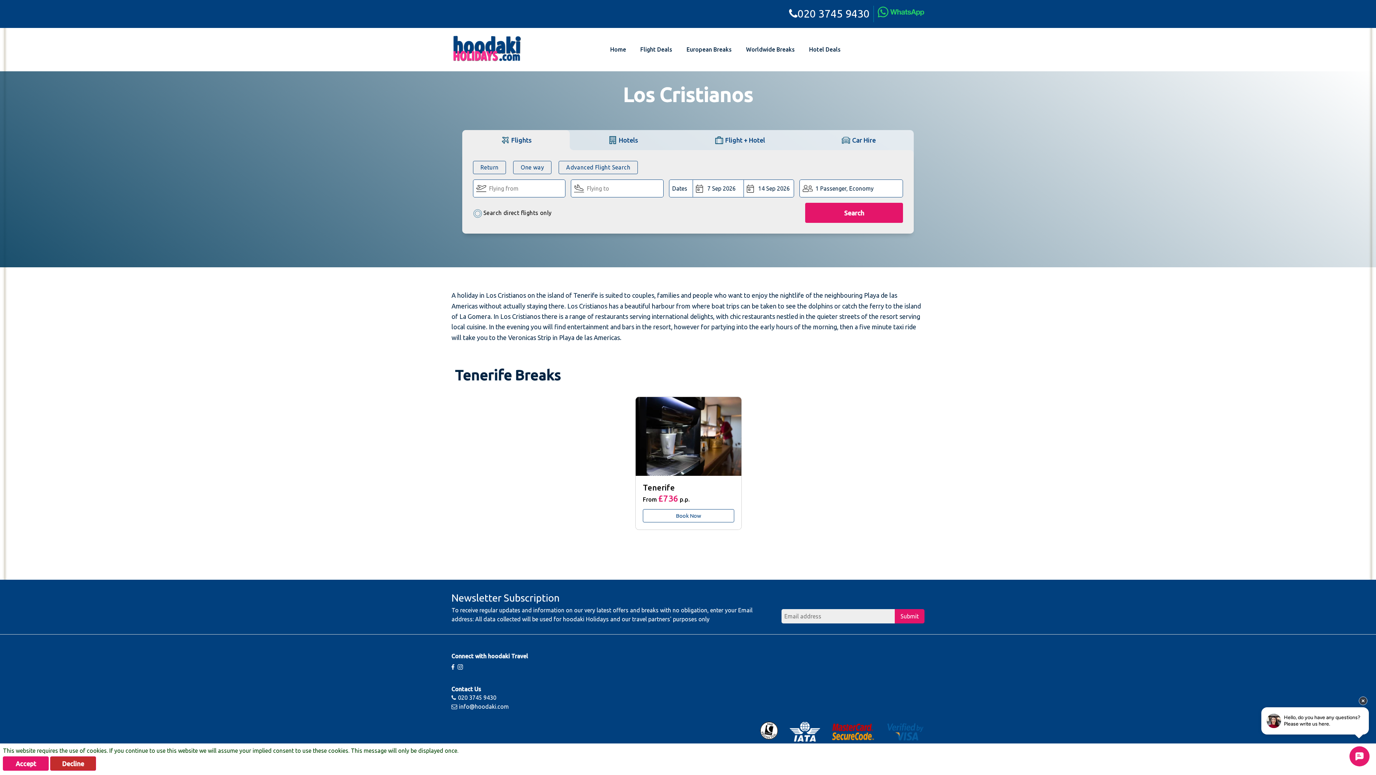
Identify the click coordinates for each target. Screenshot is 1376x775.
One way (532, 167)
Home (618, 49)
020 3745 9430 (834, 14)
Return (489, 167)
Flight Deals (656, 49)
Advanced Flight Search (598, 167)
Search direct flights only (517, 213)
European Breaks (709, 49)
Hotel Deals (825, 49)
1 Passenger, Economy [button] (845, 188)
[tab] (516, 140)
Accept (26, 763)
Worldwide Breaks (770, 49)
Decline (73, 763)
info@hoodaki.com (484, 706)
